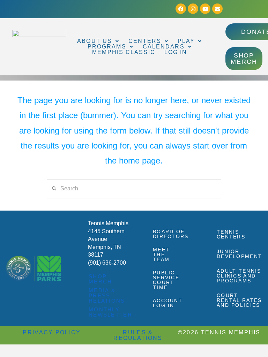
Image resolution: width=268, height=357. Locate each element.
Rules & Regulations (137, 335)
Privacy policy (52, 332)
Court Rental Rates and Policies (239, 300)
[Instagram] (193, 8)
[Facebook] (181, 8)
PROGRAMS (107, 47)
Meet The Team (161, 254)
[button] (98, 41)
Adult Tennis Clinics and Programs (239, 275)
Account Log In (168, 303)
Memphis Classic (123, 52)
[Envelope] (217, 8)
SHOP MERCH (100, 278)
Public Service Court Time (166, 280)
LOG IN (175, 52)
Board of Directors (170, 234)
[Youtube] (205, 8)
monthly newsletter (110, 312)
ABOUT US (94, 41)
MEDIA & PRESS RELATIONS (107, 295)
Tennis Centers (231, 234)
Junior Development (239, 254)
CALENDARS (164, 47)
